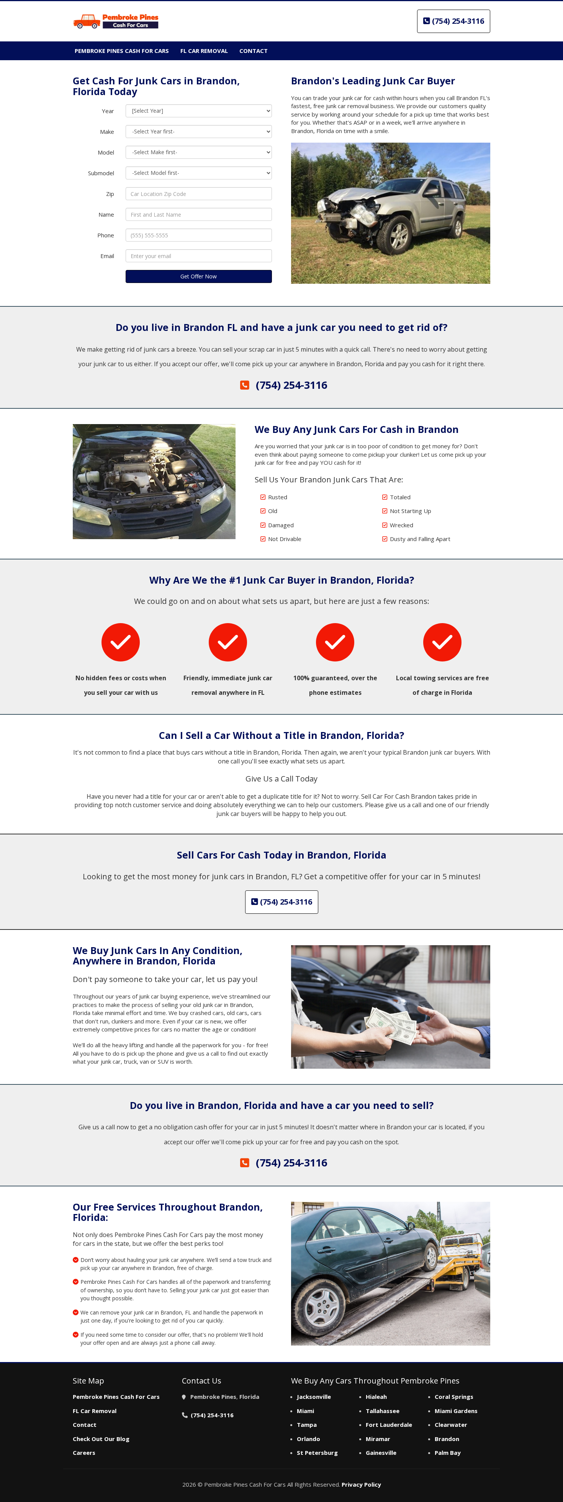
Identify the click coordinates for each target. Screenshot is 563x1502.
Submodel (101, 173)
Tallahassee (382, 1411)
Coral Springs (454, 1396)
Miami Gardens (456, 1411)
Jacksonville (314, 1396)
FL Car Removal (94, 1411)
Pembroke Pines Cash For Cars (116, 1396)
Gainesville (381, 1452)
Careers (84, 1452)
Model (106, 152)
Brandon (447, 1439)
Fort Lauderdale (389, 1424)
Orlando (308, 1439)
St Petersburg (317, 1452)
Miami (305, 1411)
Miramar (378, 1439)
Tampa (307, 1424)
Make (107, 131)
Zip (110, 193)
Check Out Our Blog (101, 1439)
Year (108, 111)
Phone (105, 235)
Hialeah (376, 1396)
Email (107, 256)
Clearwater (451, 1424)
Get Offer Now (198, 276)
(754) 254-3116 (457, 21)
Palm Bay (448, 1452)
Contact (85, 1424)
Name (106, 214)
